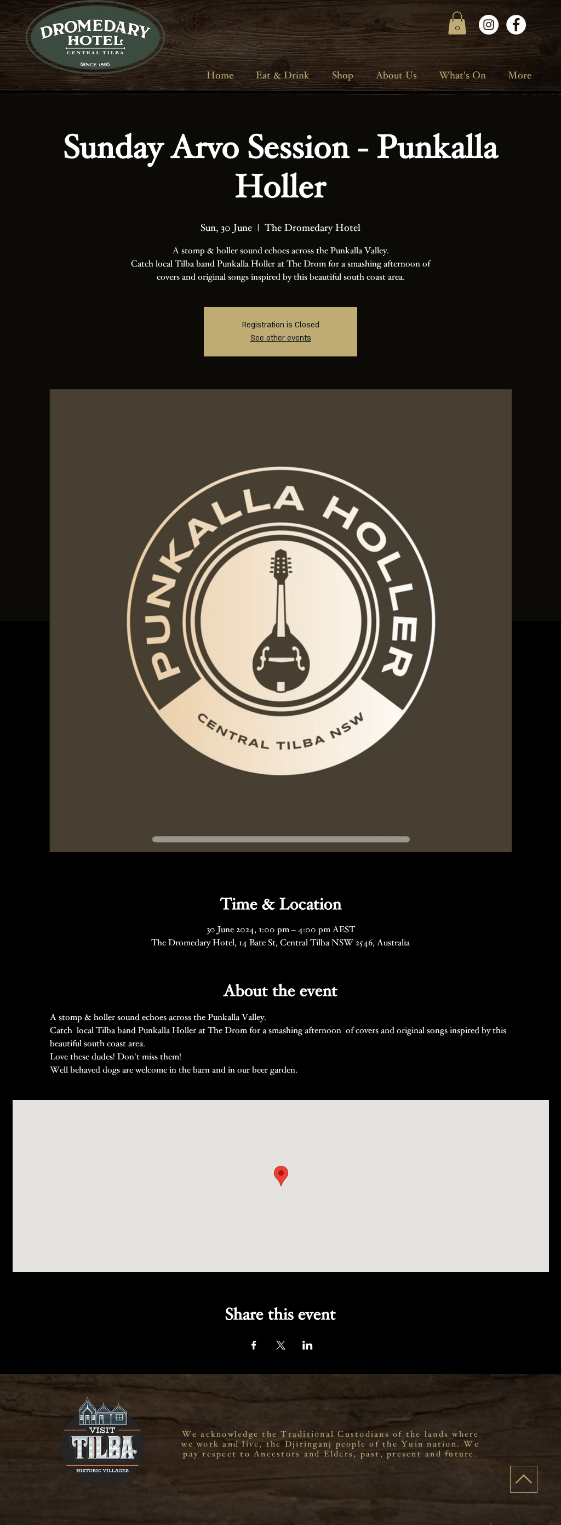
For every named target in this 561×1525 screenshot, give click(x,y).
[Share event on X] (281, 1345)
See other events (280, 338)
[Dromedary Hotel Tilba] (489, 25)
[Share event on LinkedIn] (307, 1345)
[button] (457, 23)
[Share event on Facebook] (254, 1345)
